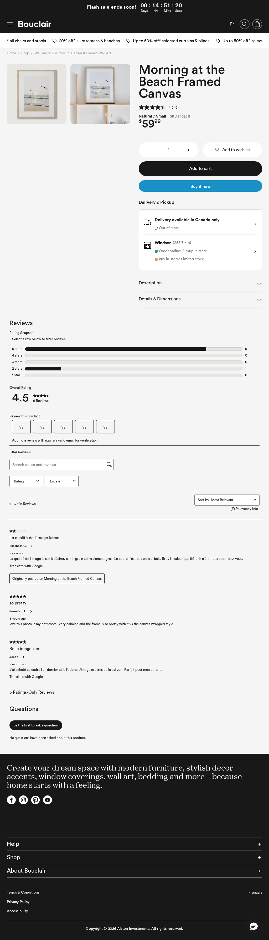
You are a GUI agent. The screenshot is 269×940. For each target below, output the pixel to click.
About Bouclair (26, 871)
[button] (253, 926)
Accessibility (17, 911)
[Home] (34, 24)
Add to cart (200, 168)
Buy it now (200, 186)
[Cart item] (257, 24)
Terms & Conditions (23, 892)
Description (150, 283)
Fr (232, 24)
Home (11, 53)
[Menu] (10, 24)
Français (255, 892)
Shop (25, 53)
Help (13, 844)
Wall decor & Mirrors (50, 53)
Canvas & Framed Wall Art (91, 53)
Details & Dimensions (160, 299)
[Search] (245, 24)
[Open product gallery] (37, 94)
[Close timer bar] (263, 7)
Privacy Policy (18, 902)
